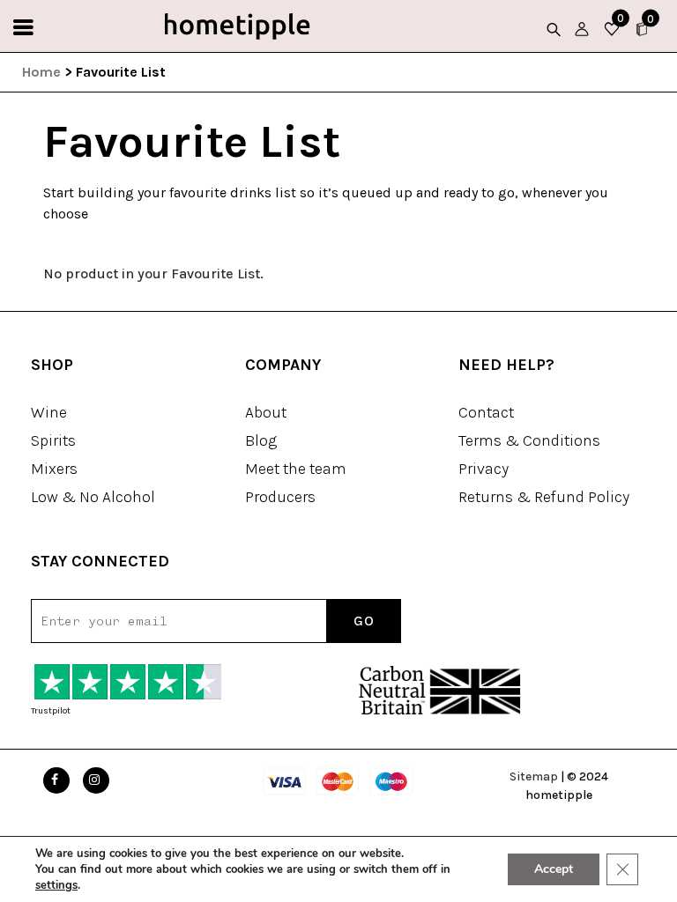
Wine (49, 412)
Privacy (483, 468)
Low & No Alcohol (93, 497)
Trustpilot (51, 711)
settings (56, 885)
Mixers (54, 468)
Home (41, 71)
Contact (486, 412)
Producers (280, 497)
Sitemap (534, 776)
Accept (553, 869)
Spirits (53, 440)
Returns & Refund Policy (543, 497)
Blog (261, 440)
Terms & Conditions (529, 440)
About (265, 412)
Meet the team (295, 468)
